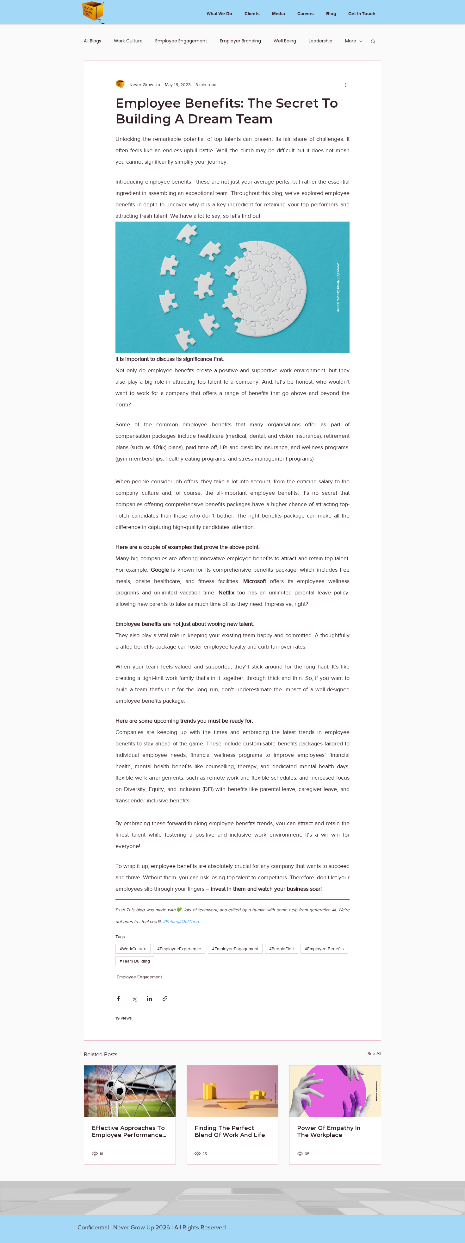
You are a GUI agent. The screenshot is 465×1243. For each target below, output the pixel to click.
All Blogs (92, 41)
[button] (373, 41)
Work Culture (128, 41)
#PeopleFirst (281, 948)
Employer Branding (240, 41)
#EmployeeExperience (179, 948)
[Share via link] (165, 998)
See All (374, 1053)
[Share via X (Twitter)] (134, 998)
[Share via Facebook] (118, 998)
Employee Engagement (181, 41)
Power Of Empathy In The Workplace (329, 1132)
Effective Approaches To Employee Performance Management (128, 1132)
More (350, 41)
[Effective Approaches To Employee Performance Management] (130, 1091)
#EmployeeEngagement (235, 948)
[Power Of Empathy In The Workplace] (335, 1091)
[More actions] (346, 84)
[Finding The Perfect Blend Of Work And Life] (232, 1091)
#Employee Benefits (324, 948)
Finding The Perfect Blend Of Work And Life (230, 1132)
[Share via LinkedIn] (149, 998)
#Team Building (135, 961)
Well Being (285, 41)
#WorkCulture (133, 948)
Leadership (320, 41)
